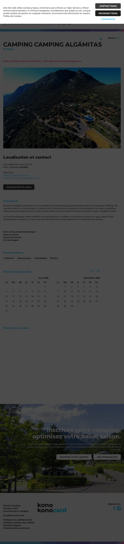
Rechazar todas (108, 13)
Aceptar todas (108, 6)
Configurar (108, 19)
